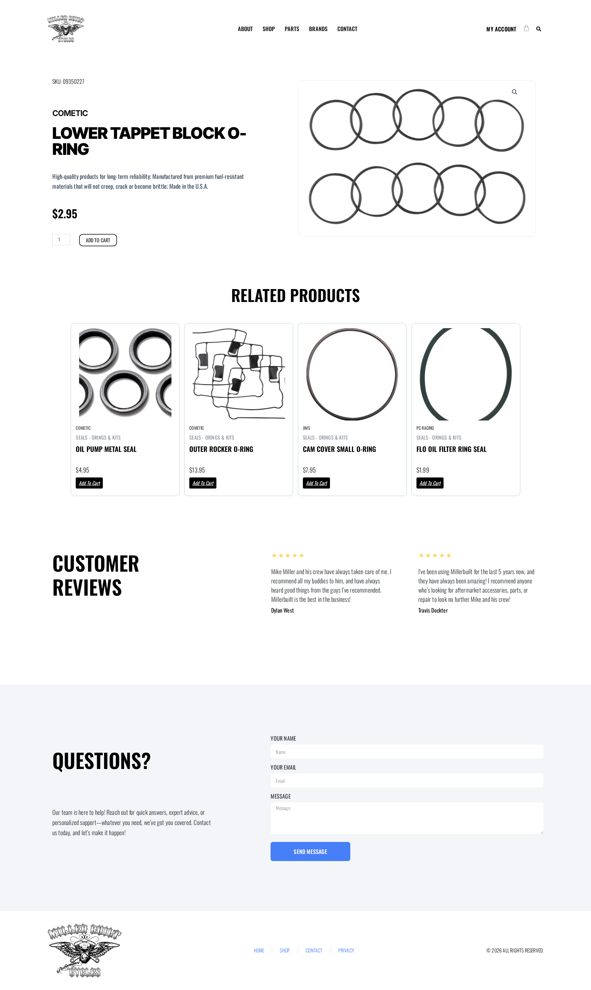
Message (280, 796)
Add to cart (98, 240)
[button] (538, 29)
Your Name (283, 738)
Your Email (283, 767)
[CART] (526, 28)
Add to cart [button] (89, 483)
